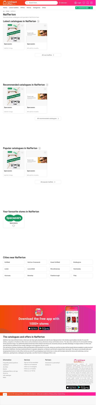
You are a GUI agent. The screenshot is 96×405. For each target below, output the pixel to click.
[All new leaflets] (38, 21)
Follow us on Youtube (30, 368)
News (4, 377)
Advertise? (6, 364)
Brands (5, 369)
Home (5, 8)
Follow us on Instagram (30, 366)
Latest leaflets (14, 8)
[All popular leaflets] (39, 148)
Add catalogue (7, 375)
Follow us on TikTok (29, 371)
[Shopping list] (91, 2)
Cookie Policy (61, 394)
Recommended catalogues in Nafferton (24, 84)
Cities (44, 8)
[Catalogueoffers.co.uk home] (10, 2)
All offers (5, 367)
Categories (36, 8)
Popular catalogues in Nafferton (20, 148)
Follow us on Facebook (30, 364)
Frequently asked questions (10, 362)
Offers (22, 8)
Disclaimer (33, 394)
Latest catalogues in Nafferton (19, 21)
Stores (29, 8)
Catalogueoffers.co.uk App (10, 371)
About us (5, 373)
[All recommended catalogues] (47, 84)
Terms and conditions (43, 394)
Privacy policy (53, 394)
